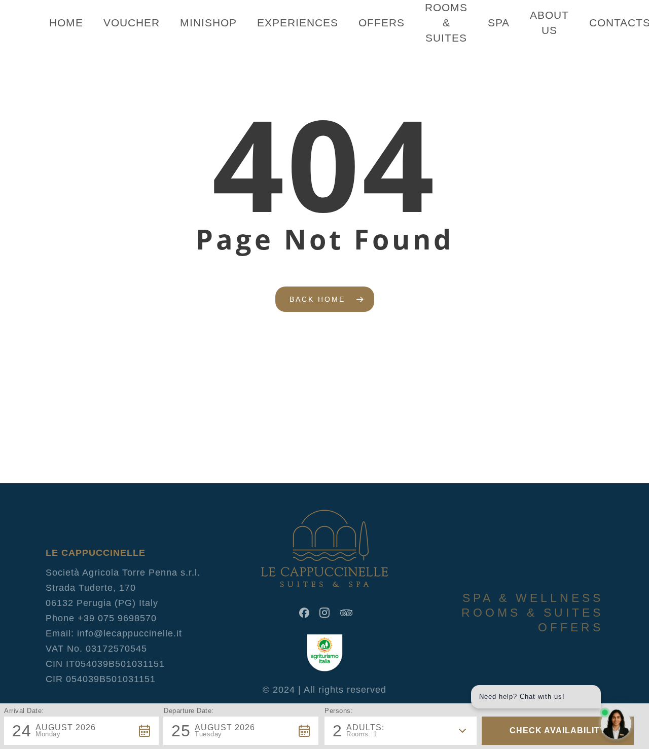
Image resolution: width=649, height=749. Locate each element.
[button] (81, 731)
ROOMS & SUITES (532, 612)
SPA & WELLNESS (532, 597)
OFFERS (570, 627)
